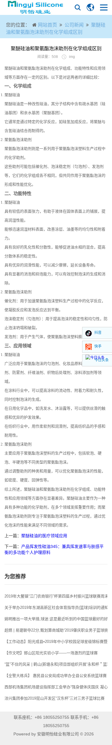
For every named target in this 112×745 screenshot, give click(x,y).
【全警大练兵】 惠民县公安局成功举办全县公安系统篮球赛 (55, 675)
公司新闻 (74, 24)
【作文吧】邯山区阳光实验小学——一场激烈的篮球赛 (51, 653)
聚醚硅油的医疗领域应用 (44, 535)
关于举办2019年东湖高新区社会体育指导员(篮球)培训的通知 (56, 607)
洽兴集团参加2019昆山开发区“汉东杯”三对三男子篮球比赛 (54, 698)
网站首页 (47, 24)
